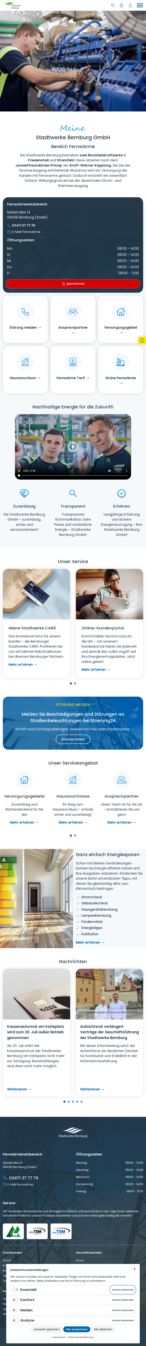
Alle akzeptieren (77, 1329)
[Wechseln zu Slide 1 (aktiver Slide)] (71, 683)
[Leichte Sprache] (122, 5)
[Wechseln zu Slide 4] (77, 1102)
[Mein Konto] (131, 5)
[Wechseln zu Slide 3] (73, 1102)
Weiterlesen (18, 1089)
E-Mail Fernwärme (26, 232)
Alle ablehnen (103, 1329)
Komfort (27, 1299)
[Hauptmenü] (140, 5)
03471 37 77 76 (23, 225)
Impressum (59, 1337)
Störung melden (73, 739)
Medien (26, 1310)
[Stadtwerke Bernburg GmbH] (12, 5)
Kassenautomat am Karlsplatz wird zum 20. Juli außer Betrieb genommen (35, 1032)
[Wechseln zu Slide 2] (75, 683)
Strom (7, 1260)
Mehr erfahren (21, 664)
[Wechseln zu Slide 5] (81, 1102)
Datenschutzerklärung (80, 1337)
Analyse (27, 1320)
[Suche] (114, 5)
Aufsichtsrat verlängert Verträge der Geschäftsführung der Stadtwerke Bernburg (109, 1032)
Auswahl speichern (47, 1329)
